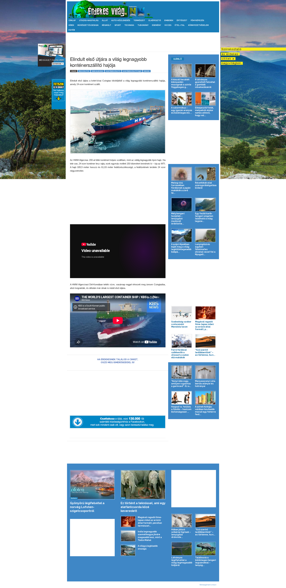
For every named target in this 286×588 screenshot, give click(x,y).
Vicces (167, 25)
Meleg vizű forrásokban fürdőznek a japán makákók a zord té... (181, 188)
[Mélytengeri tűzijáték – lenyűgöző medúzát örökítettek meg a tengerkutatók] (181, 205)
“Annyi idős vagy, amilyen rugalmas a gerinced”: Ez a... (181, 383)
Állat (105, 20)
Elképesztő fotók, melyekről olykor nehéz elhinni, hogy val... (204, 112)
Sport (118, 25)
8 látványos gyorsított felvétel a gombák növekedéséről (205, 83)
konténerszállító (113, 71)
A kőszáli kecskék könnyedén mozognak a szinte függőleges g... (181, 83)
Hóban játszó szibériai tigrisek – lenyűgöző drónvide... (181, 533)
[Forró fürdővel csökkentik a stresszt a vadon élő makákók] (181, 341)
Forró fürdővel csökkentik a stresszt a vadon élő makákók (180, 354)
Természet (139, 20)
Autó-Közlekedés (120, 20)
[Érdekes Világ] (143, 9)
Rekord (147, 71)
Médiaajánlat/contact (208, 585)
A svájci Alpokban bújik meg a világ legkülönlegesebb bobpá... (181, 248)
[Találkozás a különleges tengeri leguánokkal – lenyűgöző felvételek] (205, 549)
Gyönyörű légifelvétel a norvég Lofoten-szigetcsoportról (87, 507)
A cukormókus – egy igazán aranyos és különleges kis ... (181, 110)
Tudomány (143, 25)
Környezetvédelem (198, 25)
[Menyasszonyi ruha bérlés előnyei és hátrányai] (205, 372)
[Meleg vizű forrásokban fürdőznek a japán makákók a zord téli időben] (181, 174)
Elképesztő (155, 20)
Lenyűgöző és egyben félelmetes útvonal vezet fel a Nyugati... (205, 249)
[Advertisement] (143, 42)
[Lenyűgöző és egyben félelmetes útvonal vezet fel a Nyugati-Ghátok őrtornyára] (205, 235)
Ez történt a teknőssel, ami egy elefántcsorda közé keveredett (143, 507)
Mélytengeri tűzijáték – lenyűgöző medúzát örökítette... (178, 218)
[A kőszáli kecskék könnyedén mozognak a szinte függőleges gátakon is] (181, 71)
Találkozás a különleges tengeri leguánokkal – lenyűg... (205, 561)
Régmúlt (106, 25)
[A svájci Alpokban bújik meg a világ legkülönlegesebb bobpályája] (181, 235)
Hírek (71, 25)
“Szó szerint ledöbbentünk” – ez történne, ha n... (205, 352)
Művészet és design (87, 25)
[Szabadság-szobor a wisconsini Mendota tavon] (181, 313)
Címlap (72, 20)
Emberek (168, 20)
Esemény (156, 25)
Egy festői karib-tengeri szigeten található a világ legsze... (204, 217)
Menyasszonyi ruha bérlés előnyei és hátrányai (205, 383)
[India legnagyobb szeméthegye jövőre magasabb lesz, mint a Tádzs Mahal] (128, 536)
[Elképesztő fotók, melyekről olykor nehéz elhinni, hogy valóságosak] (205, 99)
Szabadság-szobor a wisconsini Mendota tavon (181, 324)
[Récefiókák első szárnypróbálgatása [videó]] (205, 174)
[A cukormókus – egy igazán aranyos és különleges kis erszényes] (181, 99)
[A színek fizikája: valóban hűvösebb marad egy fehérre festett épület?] (205, 398)
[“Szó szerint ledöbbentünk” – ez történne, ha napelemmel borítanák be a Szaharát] (205, 341)
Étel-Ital (180, 25)
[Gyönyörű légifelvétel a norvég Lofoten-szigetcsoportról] (92, 484)
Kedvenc (74, 498)
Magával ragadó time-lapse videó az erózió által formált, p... (204, 325)
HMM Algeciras (97, 71)
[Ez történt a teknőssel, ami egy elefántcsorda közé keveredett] (143, 484)
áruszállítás (84, 71)
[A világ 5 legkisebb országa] (128, 550)
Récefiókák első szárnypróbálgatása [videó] (205, 185)
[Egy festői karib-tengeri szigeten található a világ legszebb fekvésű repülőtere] (205, 205)
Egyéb (72, 30)
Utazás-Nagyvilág (88, 20)
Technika (129, 25)
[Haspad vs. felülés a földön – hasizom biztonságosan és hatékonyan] (181, 398)
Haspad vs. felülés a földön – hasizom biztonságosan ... (181, 409)
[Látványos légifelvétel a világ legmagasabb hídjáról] (181, 549)
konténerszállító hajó (132, 71)
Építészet (182, 20)
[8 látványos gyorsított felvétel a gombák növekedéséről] (205, 71)
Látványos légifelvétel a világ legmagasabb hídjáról (181, 561)
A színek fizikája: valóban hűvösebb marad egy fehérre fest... (205, 411)
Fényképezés (197, 20)
